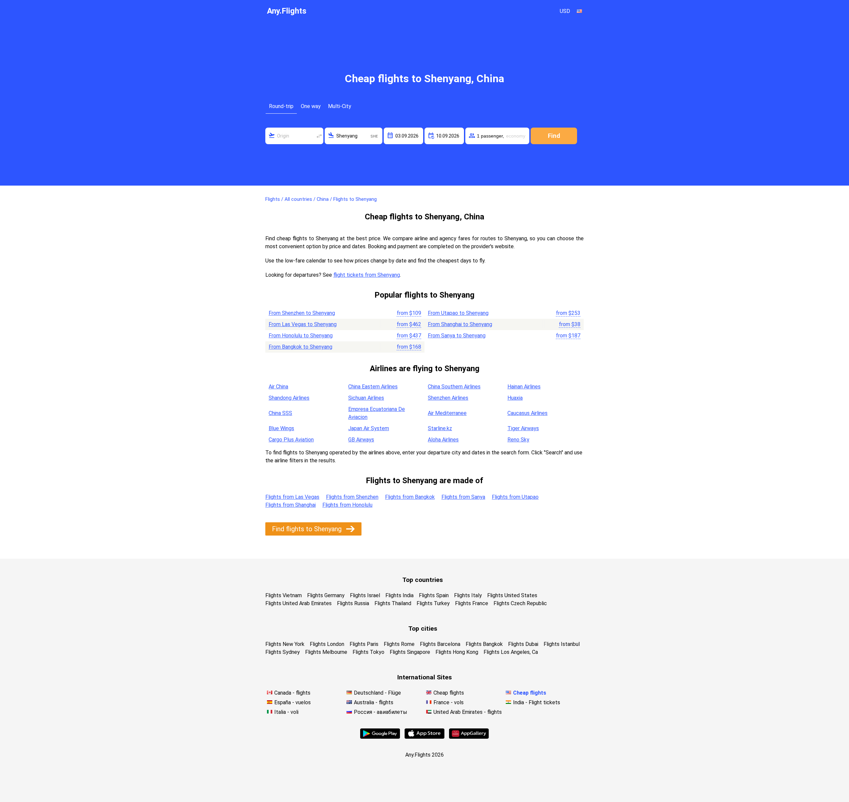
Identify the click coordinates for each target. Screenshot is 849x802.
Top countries (422, 580)
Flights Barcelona (440, 644)
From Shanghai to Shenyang (460, 324)
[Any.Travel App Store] (424, 737)
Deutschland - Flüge (377, 693)
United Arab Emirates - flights (467, 712)
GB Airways (361, 439)
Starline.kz (440, 428)
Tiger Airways (523, 428)
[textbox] (294, 136)
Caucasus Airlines (527, 413)
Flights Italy (468, 595)
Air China (278, 386)
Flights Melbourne (326, 652)
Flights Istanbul (562, 644)
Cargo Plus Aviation (291, 439)
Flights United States (512, 595)
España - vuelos (292, 702)
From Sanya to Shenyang (457, 335)
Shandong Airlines (289, 398)
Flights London (327, 644)
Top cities (422, 628)
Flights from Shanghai (290, 505)
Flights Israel (365, 595)
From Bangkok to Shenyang (300, 347)
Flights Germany (326, 595)
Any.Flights (286, 11)
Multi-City (339, 106)
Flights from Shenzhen (352, 497)
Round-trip (281, 106)
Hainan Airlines (524, 386)
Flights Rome (399, 644)
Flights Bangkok (484, 644)
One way (311, 106)
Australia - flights (373, 702)
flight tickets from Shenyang (366, 275)
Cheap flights (448, 693)
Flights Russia (353, 603)
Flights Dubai (523, 644)
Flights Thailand (392, 603)
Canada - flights (292, 693)
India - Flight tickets (536, 702)
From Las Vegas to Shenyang (303, 324)
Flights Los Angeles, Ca (511, 652)
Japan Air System (368, 428)
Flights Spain (434, 595)
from (409, 313)
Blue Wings (281, 428)
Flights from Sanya (463, 497)
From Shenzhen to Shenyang (302, 313)
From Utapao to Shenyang (458, 313)
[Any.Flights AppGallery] (468, 737)
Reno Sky (518, 439)
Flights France (471, 603)
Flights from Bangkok (410, 497)
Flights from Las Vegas (292, 497)
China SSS (280, 413)
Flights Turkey (433, 603)
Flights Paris (364, 644)
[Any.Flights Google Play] (380, 737)
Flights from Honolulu (347, 505)
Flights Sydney (282, 652)
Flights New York (284, 644)
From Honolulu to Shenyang (301, 335)
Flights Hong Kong (456, 652)
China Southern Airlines (454, 386)
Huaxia (515, 398)
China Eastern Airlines (373, 386)
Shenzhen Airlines (448, 398)
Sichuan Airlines (366, 398)
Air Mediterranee (447, 413)
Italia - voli (286, 712)
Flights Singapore (410, 652)
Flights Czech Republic (520, 603)
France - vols (448, 702)
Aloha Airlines (443, 439)
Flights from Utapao (515, 497)
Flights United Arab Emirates (298, 603)
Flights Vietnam (283, 595)
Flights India (399, 595)
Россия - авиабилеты (380, 712)
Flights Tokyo (368, 652)
